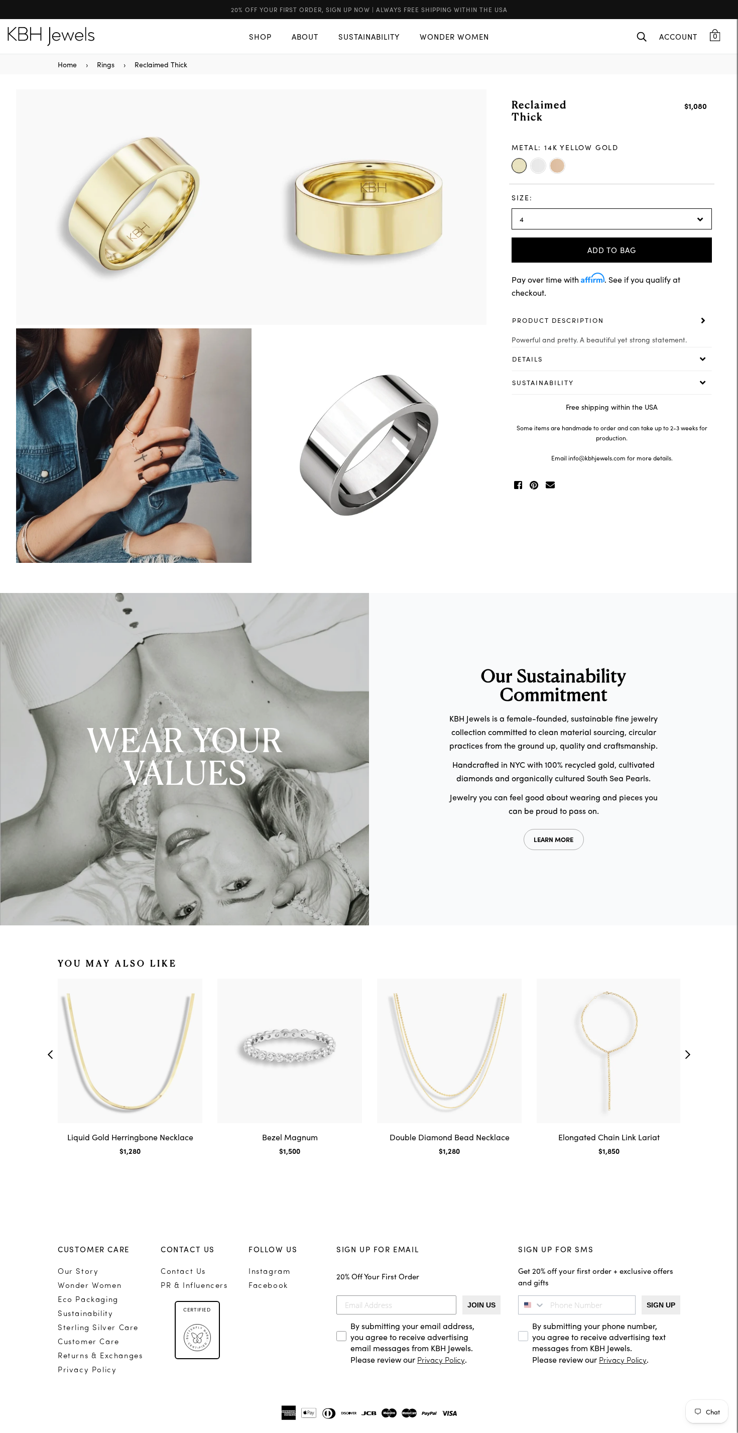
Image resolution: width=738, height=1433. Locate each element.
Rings (105, 64)
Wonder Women (89, 1286)
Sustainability (85, 1314)
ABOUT (305, 36)
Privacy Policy (87, 1370)
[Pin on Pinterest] (534, 485)
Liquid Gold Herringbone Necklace (130, 1136)
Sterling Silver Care (98, 1328)
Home (67, 64)
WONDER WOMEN (454, 36)
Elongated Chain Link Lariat (609, 1136)
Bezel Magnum (290, 1136)
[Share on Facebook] (518, 485)
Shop (260, 36)
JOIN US (481, 1305)
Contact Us (183, 1272)
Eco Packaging (88, 1300)
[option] (251, 327)
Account (678, 36)
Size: (522, 197)
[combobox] (532, 1305)
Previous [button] (28, 327)
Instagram (269, 1272)
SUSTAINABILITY (369, 36)
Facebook (268, 1286)
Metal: (565, 147)
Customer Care (88, 1342)
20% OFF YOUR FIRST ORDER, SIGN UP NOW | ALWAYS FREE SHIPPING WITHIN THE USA (369, 9)
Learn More (553, 839)
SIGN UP (661, 1305)
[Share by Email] (550, 485)
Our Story (78, 1272)
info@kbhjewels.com (597, 457)
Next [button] (473, 327)
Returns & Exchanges (100, 1356)
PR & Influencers (194, 1286)
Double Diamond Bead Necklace (450, 1136)
